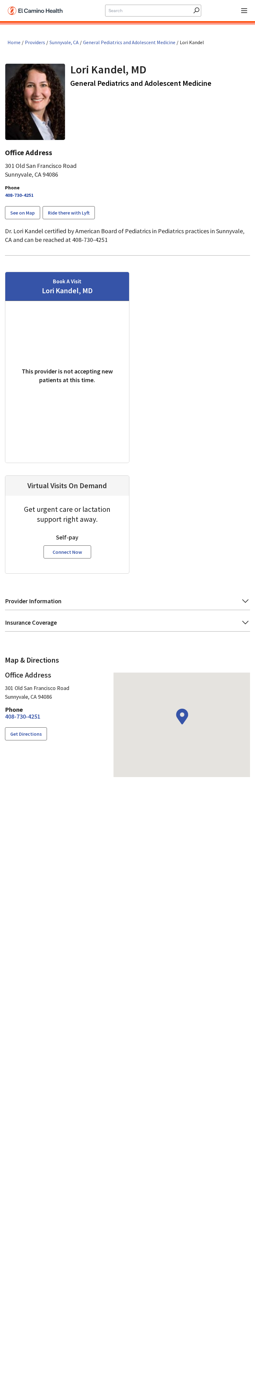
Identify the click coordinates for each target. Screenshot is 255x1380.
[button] (127, 603)
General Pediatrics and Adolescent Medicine (129, 42)
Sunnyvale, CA (64, 42)
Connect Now (67, 552)
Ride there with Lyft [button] (69, 213)
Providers (35, 42)
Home (14, 42)
